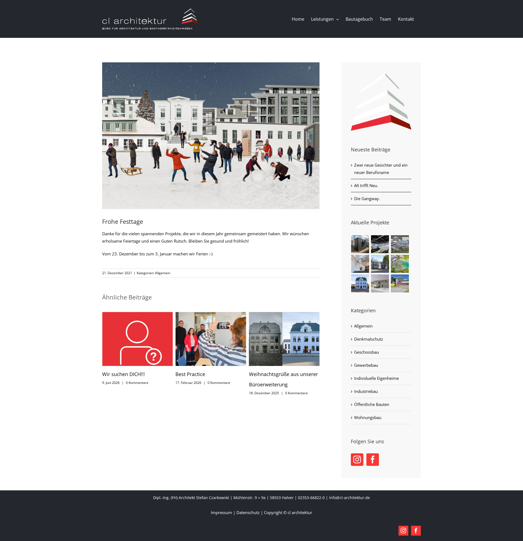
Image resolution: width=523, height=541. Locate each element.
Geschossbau (366, 352)
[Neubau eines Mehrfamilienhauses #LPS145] (380, 283)
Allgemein (162, 273)
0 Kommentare (146, 382)
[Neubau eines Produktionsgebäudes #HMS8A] (400, 244)
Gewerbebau (366, 365)
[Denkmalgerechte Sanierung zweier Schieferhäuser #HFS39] (380, 264)
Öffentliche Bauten (371, 404)
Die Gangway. (367, 198)
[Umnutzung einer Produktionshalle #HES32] (380, 244)
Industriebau (366, 391)
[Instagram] (357, 459)
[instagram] (403, 531)
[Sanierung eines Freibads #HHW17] (400, 264)
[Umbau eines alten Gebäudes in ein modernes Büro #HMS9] (360, 283)
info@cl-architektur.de (349, 497)
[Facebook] (372, 459)
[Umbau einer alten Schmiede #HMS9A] (360, 244)
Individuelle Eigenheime (376, 378)
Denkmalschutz (368, 339)
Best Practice (118, 374)
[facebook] (416, 531)
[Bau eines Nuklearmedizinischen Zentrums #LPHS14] (400, 283)
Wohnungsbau (367, 417)
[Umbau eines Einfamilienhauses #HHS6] (360, 264)
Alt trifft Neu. (366, 185)
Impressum (221, 512)
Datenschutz (248, 512)
